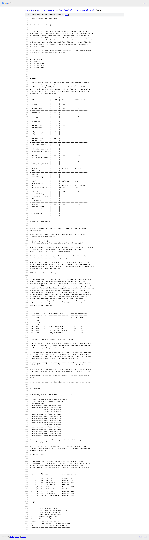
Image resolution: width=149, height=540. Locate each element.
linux (27, 10)
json (145, 537)
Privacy (17, 537)
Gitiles (12, 537)
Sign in (145, 3)
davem (51, 10)
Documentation (84, 10)
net (56, 10)
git (45, 10)
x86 (93, 10)
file (66, 15)
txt (140, 537)
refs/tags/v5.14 (66, 10)
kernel (39, 10)
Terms (23, 537)
